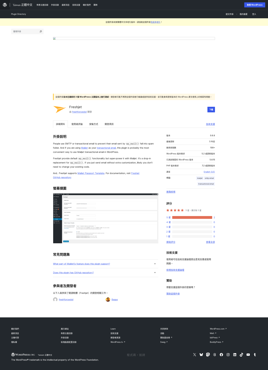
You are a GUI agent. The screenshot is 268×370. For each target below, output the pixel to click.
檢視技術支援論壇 (175, 270)
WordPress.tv (118, 342)
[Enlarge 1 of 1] (154, 197)
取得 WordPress (255, 5)
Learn (113, 329)
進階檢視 (170, 191)
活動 (162, 333)
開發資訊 (109, 124)
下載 (211, 109)
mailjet (200, 178)
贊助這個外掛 (173, 293)
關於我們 (15, 329)
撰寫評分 (170, 242)
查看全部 (210, 242)
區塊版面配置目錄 (68, 342)
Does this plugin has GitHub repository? (73, 272)
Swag (164, 342)
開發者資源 (115, 337)
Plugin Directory (18, 14)
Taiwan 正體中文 (45, 355)
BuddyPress (216, 342)
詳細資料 (60, 124)
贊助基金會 (166, 337)
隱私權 (14, 342)
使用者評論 (77, 124)
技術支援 (210, 124)
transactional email (106, 147)
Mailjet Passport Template (90, 173)
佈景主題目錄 (67, 333)
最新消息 (15, 333)
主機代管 (15, 337)
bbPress (215, 337)
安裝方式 (93, 124)
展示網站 (65, 329)
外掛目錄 (65, 337)
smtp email (209, 178)
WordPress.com (218, 329)
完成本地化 (155, 22)
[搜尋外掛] (41, 31)
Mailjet (84, 147)
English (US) (209, 172)
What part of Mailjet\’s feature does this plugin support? (81, 264)
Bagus (115, 299)
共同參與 (164, 329)
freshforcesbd (79, 111)
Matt (213, 333)
